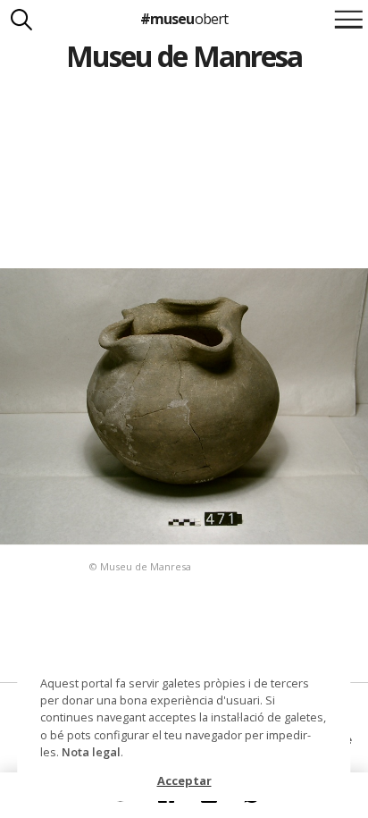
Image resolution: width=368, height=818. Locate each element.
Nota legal (91, 752)
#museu (183, 19)
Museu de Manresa (184, 56)
